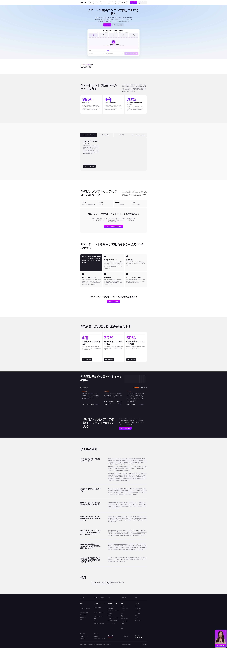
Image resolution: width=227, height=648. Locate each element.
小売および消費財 (124, 621)
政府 (95, 618)
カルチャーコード (124, 608)
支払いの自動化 (83, 614)
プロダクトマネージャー (98, 616)
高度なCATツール (83, 617)
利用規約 (96, 636)
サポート (136, 615)
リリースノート (138, 620)
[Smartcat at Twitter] (139, 637)
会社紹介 (123, 605)
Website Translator (84, 612)
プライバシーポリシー (84, 636)
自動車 (122, 625)
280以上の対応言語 (139, 261)
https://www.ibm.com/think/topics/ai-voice (102, 584)
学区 (95, 621)
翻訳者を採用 (110, 608)
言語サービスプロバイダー (99, 623)
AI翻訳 (81, 605)
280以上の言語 (117, 502)
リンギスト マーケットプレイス (85, 609)
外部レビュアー (115, 279)
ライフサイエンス (124, 618)
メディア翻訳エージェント (124, 218)
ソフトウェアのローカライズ (113, 610)
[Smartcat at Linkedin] (137, 637)
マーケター (96, 609)
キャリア (123, 610)
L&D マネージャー (97, 607)
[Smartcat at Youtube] (141, 637)
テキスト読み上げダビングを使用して (127, 468)
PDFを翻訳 (110, 615)
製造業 (122, 623)
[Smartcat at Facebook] (135, 637)
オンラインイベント (138, 608)
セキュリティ (96, 633)
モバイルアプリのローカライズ (113, 620)
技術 (122, 628)
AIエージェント (133, 488)
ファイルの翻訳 (110, 605)
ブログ (136, 605)
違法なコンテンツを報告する (99, 638)
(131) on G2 (144, 387)
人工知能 (117, 458)
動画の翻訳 (110, 613)
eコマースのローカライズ (112, 622)
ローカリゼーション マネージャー (99, 613)
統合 (81, 619)
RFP (122, 613)
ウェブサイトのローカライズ (113, 618)
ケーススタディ (138, 610)
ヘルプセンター (138, 613)
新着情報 (136, 618)
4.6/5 (141, 387)
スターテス (82, 638)
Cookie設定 (82, 633)
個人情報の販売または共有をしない (126, 644)
